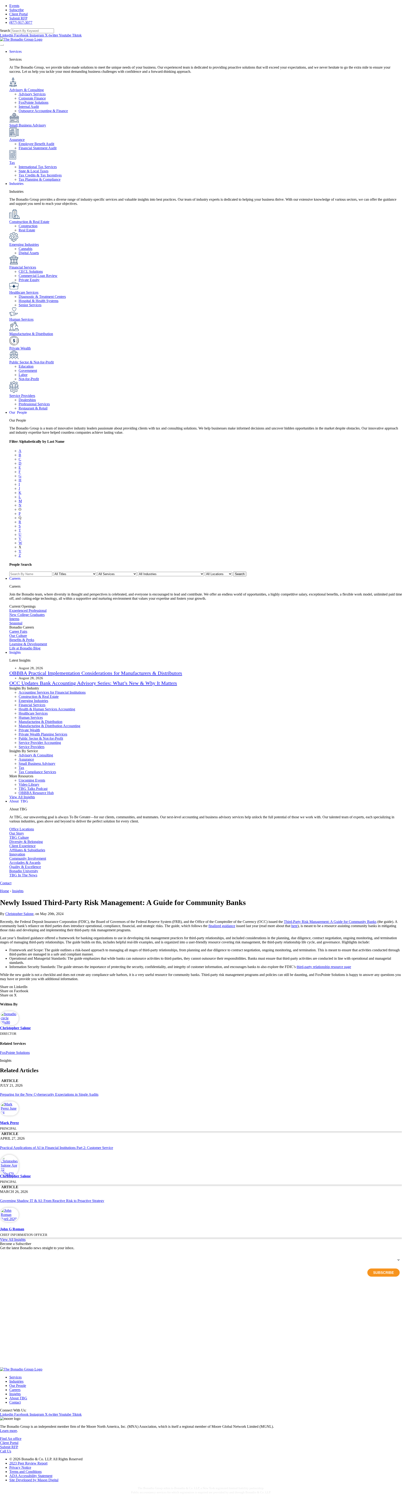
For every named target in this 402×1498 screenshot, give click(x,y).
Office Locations (21, 829)
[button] (201, 987)
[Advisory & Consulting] (13, 86)
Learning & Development (28, 644)
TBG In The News (23, 875)
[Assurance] (14, 135)
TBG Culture (19, 837)
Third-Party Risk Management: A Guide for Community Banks (330, 922)
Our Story (16, 833)
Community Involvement (27, 858)
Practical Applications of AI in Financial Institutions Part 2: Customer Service (56, 1148)
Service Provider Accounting (40, 743)
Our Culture (18, 636)
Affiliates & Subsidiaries (27, 850)
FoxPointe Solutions (15, 1053)
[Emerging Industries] (13, 240)
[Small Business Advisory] (14, 121)
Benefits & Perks (21, 640)
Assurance (17, 140)
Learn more (8, 1431)
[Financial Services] (14, 263)
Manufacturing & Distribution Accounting (49, 726)
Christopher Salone (19, 914)
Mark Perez (9, 1123)
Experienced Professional (28, 611)
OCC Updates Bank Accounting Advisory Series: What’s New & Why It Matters (93, 683)
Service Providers (22, 396)
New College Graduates (27, 615)
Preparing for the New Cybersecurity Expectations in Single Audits (49, 1094)
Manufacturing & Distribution (31, 334)
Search (5, 31)
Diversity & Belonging (26, 842)
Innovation (17, 854)
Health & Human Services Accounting (47, 709)
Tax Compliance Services (37, 772)
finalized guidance (221, 926)
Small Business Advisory (27, 125)
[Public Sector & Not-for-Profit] (14, 358)
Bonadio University (23, 871)
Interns (14, 619)
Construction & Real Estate (29, 222)
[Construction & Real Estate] (14, 218)
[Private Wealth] (14, 344)
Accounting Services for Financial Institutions (52, 692)
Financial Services (22, 267)
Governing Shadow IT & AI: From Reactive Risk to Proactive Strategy (52, 1201)
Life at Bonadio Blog (24, 648)
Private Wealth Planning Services (43, 734)
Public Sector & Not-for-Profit (31, 362)
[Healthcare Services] (14, 288)
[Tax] (12, 158)
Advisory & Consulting (26, 90)
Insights (17, 891)
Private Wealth (20, 348)
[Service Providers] (14, 391)
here (294, 926)
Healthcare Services (23, 292)
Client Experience (22, 846)
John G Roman (12, 1229)
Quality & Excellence (25, 867)
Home (4, 891)
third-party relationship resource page (324, 967)
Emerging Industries (24, 244)
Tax (12, 163)
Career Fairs (18, 631)
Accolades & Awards (24, 863)
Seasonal (15, 623)
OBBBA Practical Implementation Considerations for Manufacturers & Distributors (95, 673)
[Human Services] (13, 315)
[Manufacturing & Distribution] (14, 330)
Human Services (21, 319)
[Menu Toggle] (2, 45)
